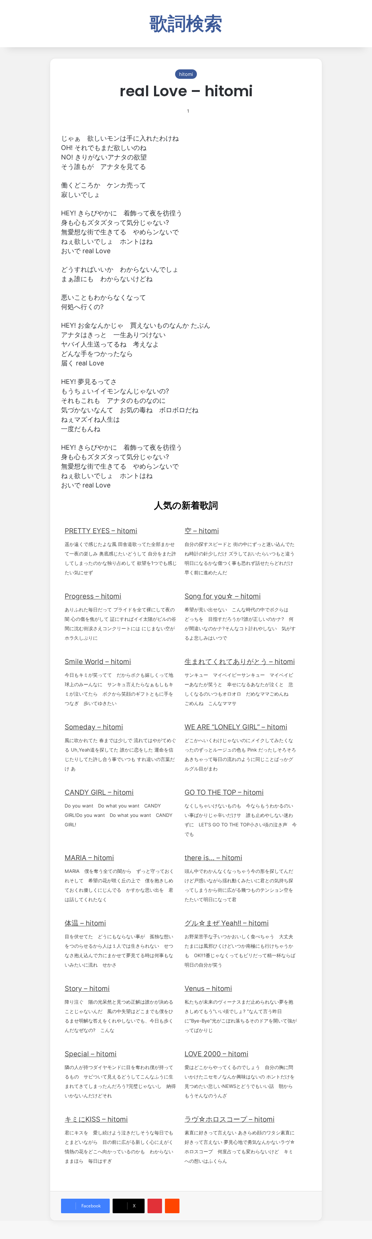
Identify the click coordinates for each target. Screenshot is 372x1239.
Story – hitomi (87, 988)
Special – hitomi (91, 1054)
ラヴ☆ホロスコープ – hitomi (230, 1119)
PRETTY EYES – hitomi (101, 531)
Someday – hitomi (94, 727)
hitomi (186, 74)
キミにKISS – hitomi (96, 1119)
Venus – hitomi (208, 988)
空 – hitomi (202, 531)
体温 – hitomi (85, 923)
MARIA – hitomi (89, 858)
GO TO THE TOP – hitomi (224, 792)
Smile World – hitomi (98, 661)
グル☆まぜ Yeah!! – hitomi (227, 923)
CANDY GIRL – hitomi (99, 792)
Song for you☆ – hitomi (223, 596)
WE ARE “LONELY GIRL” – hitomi (236, 727)
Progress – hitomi (93, 596)
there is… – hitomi (213, 858)
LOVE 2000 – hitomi (216, 1054)
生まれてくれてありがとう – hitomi (240, 661)
